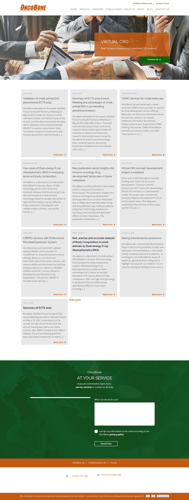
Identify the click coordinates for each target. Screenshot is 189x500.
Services (84, 9)
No (153, 496)
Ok (148, 496)
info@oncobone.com (142, 3)
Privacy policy (163, 496)
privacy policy (117, 434)
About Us (129, 9)
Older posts (75, 299)
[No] (185, 496)
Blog (150, 9)
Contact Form (162, 3)
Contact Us (162, 9)
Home (73, 9)
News (141, 9)
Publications (113, 9)
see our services (84, 387)
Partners (97, 9)
